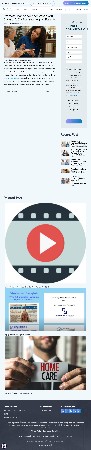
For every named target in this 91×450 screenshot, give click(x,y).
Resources (59, 9)
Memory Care (34, 10)
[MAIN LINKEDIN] (75, 411)
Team (51, 9)
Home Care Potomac (12, 78)
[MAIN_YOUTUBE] (71, 411)
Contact (85, 9)
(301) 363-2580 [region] (45, 410)
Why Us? (43, 10)
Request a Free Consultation (75, 3)
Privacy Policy (73, 95)
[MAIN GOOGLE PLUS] (63, 411)
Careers (78, 9)
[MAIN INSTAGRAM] (79, 411)
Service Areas (67, 10)
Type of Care (24, 10)
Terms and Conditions (51, 431)
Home (17, 9)
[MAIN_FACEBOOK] (67, 411)
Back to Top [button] (44, 445)
